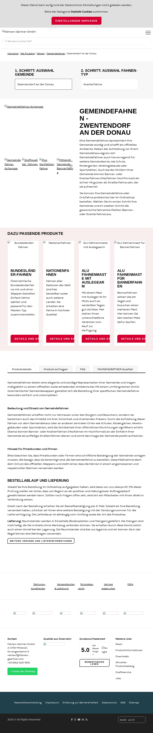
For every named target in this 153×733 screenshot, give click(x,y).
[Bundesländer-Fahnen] (23, 253)
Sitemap (134, 702)
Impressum (52, 702)
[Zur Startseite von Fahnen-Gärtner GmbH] (22, 31)
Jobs (118, 678)
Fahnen (41, 53)
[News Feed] (86, 719)
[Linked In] (83, 719)
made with (128, 719)
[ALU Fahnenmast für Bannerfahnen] (129, 253)
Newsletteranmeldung (28, 702)
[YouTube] (79, 719)
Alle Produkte (27, 53)
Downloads (122, 656)
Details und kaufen (31, 338)
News (118, 644)
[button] (71, 166)
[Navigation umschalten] (148, 32)
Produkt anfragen (56, 369)
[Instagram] (75, 719)
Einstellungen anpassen (76, 20)
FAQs (130, 584)
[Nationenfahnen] (58, 253)
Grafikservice (123, 672)
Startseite (12, 53)
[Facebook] (72, 719)
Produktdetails (22, 369)
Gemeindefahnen (56, 53)
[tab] (21, 369)
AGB (122, 702)
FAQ (82, 369)
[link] (110, 617)
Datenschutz (109, 702)
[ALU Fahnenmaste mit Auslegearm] (94, 253)
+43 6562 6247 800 (18, 662)
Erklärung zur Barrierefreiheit (80, 702)
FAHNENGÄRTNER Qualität (115, 369)
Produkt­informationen (129, 650)
